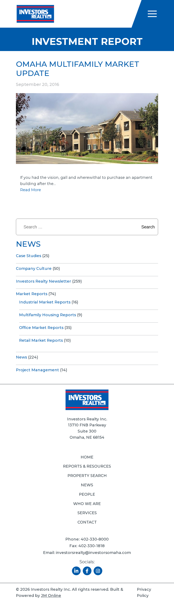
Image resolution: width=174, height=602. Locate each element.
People (87, 494)
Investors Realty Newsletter (43, 281)
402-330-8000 (95, 539)
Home (87, 457)
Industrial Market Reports (44, 302)
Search (148, 227)
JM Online (51, 595)
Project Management (37, 370)
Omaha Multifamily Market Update (77, 68)
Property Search (87, 475)
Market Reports (31, 294)
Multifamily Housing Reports (47, 315)
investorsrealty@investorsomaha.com (93, 552)
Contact (87, 522)
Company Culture (34, 268)
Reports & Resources (87, 466)
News (21, 357)
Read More (30, 190)
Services (87, 513)
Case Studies (28, 255)
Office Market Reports (41, 327)
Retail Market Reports (41, 340)
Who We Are (87, 503)
